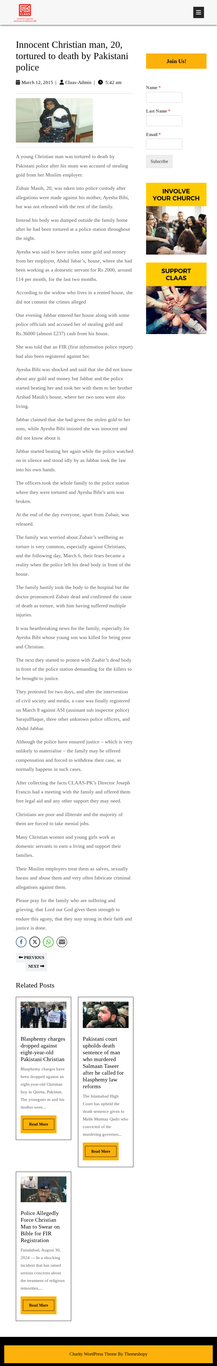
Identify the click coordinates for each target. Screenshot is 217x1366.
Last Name (158, 111)
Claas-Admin (78, 82)
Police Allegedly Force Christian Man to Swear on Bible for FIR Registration (40, 1226)
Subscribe (159, 161)
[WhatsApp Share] (48, 942)
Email (153, 134)
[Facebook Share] (21, 942)
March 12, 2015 (37, 82)
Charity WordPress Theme (93, 1354)
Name (153, 87)
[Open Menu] (198, 12)
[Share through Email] (62, 942)
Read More (35, 1122)
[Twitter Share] (34, 942)
